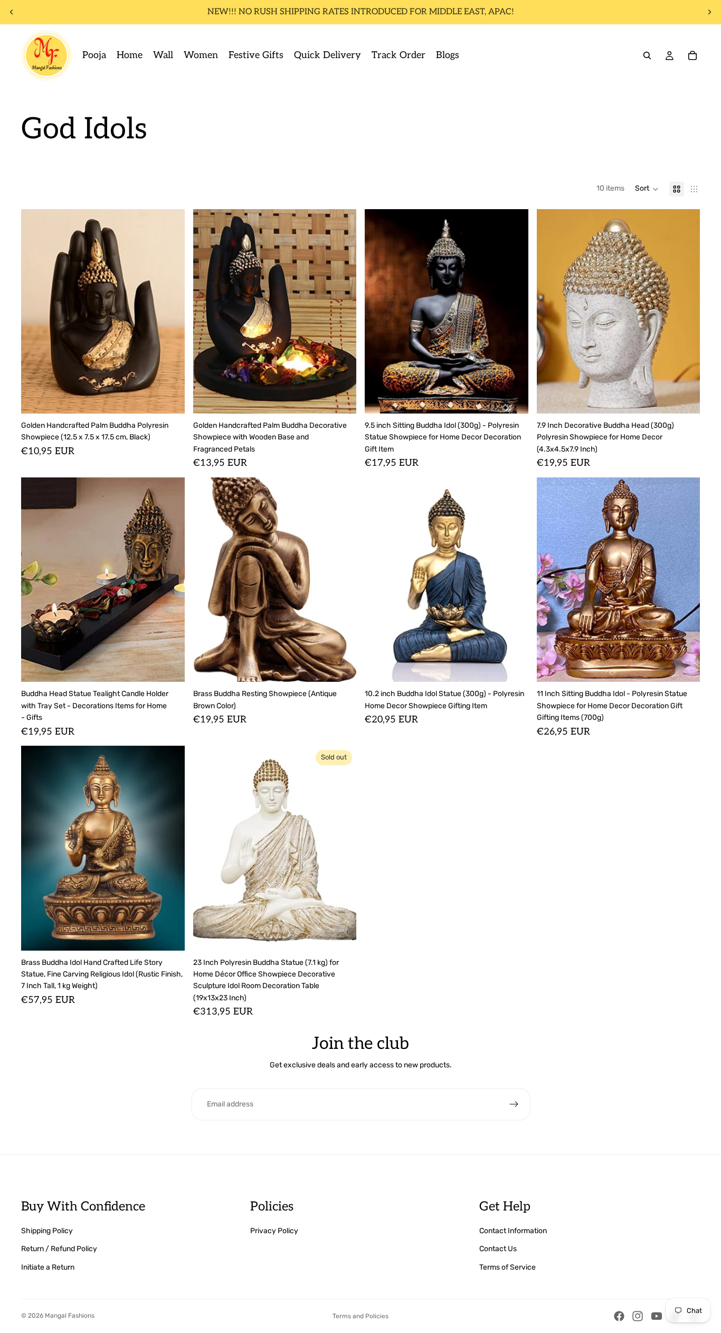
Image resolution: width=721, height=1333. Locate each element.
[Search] (647, 55)
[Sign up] (514, 1104)
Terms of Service (507, 1267)
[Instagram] (637, 1316)
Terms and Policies (360, 1316)
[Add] (168, 397)
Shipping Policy (47, 1230)
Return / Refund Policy (59, 1248)
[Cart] (692, 55)
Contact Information (513, 1230)
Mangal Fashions (69, 1315)
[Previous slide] (11, 12)
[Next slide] (709, 12)
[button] (647, 189)
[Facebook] (619, 1316)
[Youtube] (656, 1316)
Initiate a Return (47, 1267)
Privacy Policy (274, 1230)
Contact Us (498, 1248)
